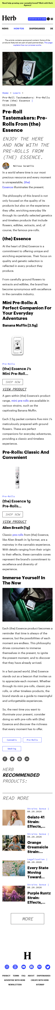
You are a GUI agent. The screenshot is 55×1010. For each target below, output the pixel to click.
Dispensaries (37, 28)
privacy (6, 976)
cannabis (12, 740)
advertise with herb (37, 19)
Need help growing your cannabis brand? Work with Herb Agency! (27, 4)
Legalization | (37, 859)
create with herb (40, 980)
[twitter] (12, 759)
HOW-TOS (19, 28)
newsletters (15, 984)
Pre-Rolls (8, 364)
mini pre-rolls (20, 400)
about (31, 976)
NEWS (5, 28)
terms (16, 976)
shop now (12, 382)
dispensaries (43, 976)
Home (5, 92)
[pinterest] (19, 759)
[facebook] (4, 759)
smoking (11, 748)
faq (23, 976)
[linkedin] (26, 759)
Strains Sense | (38, 808)
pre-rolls (18, 534)
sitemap (40, 984)
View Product (14, 389)
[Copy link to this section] (49, 238)
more (27, 919)
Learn (16, 92)
